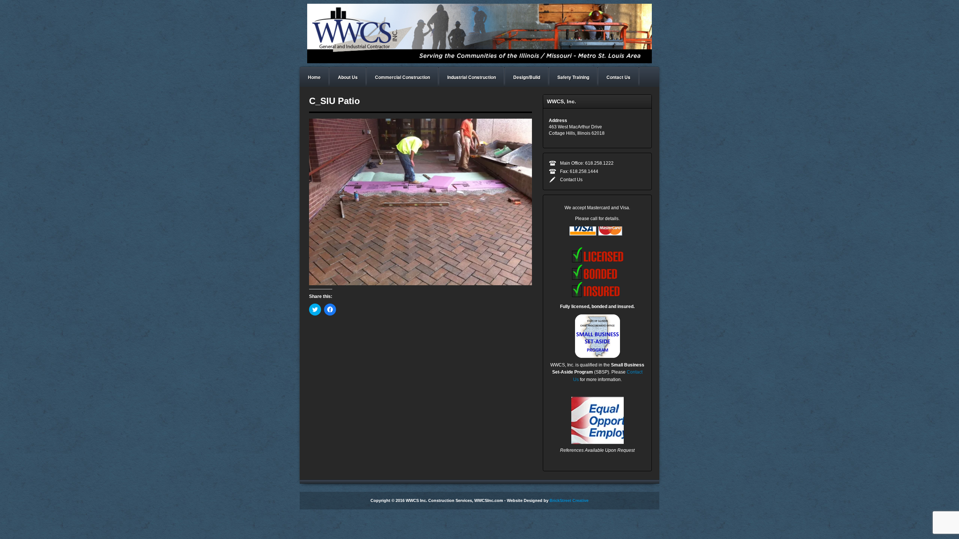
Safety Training (573, 77)
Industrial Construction (471, 77)
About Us (348, 77)
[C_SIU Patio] (420, 201)
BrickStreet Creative (569, 500)
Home (314, 77)
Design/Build (526, 77)
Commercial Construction (402, 77)
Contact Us (618, 77)
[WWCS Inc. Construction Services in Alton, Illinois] (479, 33)
